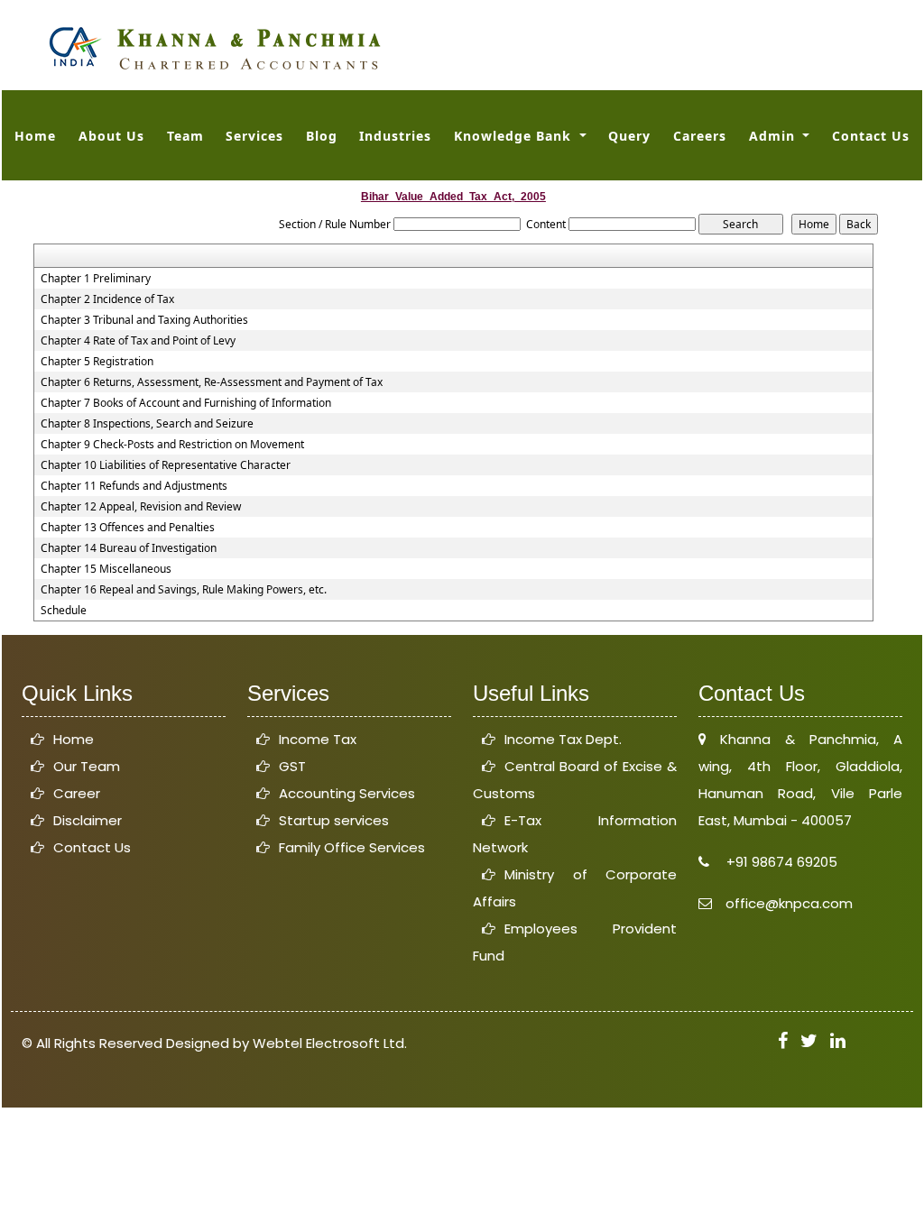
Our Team (86, 766)
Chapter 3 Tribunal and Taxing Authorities (144, 320)
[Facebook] (782, 1041)
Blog (321, 135)
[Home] (214, 46)
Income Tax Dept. (563, 739)
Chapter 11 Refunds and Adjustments (134, 486)
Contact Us (871, 135)
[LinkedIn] (838, 1041)
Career (76, 793)
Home (35, 135)
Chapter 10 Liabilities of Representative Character (166, 465)
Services (254, 135)
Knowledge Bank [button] (515, 135)
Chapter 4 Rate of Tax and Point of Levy (138, 341)
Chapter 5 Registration (97, 361)
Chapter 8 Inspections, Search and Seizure (147, 424)
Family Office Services (352, 847)
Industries (395, 135)
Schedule (64, 610)
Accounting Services (347, 793)
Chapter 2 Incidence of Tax (107, 299)
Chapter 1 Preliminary (96, 278)
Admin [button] (774, 135)
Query (629, 135)
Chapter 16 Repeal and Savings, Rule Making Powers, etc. (184, 590)
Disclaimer (87, 820)
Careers (699, 135)
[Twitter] (809, 1041)
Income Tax (317, 739)
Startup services (334, 820)
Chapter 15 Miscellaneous (106, 569)
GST (292, 766)
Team (185, 135)
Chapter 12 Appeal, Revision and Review (141, 507)
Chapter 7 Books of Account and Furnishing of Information (186, 403)
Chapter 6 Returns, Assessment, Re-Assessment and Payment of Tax (212, 382)
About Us (111, 135)
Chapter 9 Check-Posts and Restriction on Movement (172, 444)
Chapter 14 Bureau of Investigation (129, 548)
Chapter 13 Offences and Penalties (128, 527)
